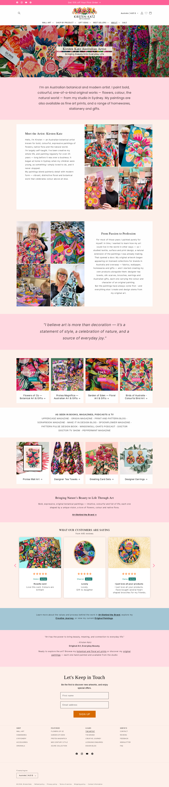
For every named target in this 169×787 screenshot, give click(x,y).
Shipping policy (80, 784)
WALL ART (20, 731)
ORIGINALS (20, 746)
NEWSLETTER (125, 742)
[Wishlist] (146, 13)
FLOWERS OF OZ (57, 731)
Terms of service (66, 784)
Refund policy (39, 784)
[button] (19, 13)
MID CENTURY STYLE (59, 742)
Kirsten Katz (27, 784)
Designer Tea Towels (65, 479)
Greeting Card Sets (100, 479)
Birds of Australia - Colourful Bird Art (136, 397)
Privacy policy (52, 784)
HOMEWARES (21, 735)
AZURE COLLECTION (59, 746)
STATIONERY (21, 739)
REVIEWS (123, 735)
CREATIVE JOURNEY (93, 739)
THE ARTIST (90, 731)
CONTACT (124, 731)
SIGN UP (84, 714)
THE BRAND (90, 735)
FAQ (121, 746)
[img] (40, 574)
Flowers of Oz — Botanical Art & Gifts (31, 397)
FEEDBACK (124, 739)
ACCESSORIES (22, 742)
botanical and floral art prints (92, 651)
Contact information (95, 784)
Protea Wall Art (31, 479)
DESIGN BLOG (90, 746)
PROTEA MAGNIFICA (59, 739)
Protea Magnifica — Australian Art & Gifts (66, 397)
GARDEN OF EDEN (58, 735)
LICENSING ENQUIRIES (94, 742)
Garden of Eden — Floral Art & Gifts (102, 397)
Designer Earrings (135, 479)
